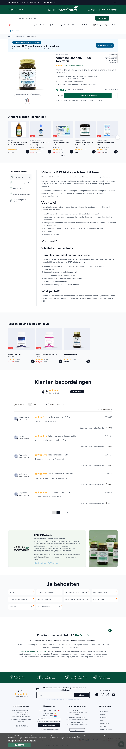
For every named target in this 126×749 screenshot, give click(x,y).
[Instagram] (102, 695)
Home (10, 36)
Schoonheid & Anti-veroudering (76, 592)
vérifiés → (79, 65)
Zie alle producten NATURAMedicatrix (46, 563)
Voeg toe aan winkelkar (89, 95)
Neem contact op (49, 725)
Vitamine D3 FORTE (40, 143)
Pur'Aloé (10, 140)
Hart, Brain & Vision (100, 592)
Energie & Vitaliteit (44, 599)
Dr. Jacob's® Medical (35, 140)
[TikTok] (107, 695)
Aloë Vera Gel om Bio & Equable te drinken (17, 143)
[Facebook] (96, 695)
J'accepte (19, 745)
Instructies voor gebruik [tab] (21, 183)
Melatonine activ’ (71, 354)
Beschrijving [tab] (18, 177)
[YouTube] (113, 695)
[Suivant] (117, 137)
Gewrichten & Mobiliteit (46, 592)
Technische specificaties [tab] (21, 194)
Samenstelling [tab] (18, 188)
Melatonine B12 (14, 354)
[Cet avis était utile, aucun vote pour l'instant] (106, 428)
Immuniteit (19, 36)
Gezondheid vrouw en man (74, 599)
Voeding (13, 592)
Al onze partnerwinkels (77, 730)
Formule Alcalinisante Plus (105, 143)
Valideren (81, 695)
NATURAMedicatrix (62, 55)
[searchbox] (21, 404)
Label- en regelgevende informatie (33, 651)
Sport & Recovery (44, 607)
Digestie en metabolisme (18, 599)
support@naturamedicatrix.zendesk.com (49, 719)
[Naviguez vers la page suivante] (72, 512)
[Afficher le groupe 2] (64, 155)
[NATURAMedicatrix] (21, 549)
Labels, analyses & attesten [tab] (19, 201)
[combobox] (39, 404)
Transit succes (61, 143)
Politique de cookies (15, 741)
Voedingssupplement (21, 95)
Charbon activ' (84, 143)
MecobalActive (46, 354)
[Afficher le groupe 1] (62, 155)
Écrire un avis (77, 391)
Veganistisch (36, 95)
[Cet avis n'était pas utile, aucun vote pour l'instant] (110, 428)
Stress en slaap (98, 599)
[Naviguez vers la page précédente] (54, 512)
